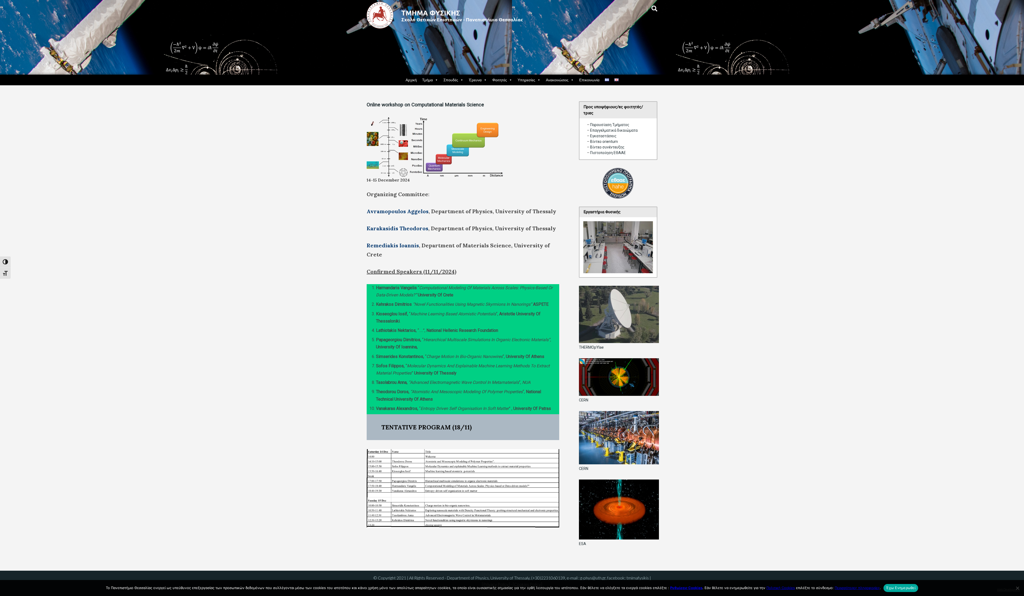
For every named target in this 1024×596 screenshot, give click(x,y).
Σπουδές (450, 80)
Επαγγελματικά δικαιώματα (614, 130)
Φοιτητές (499, 80)
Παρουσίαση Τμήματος (609, 125)
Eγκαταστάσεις (603, 136)
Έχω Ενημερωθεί (900, 588)
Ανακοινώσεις (557, 80)
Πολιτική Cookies (780, 588)
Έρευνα (475, 80)
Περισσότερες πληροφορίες (857, 588)
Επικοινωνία (589, 80)
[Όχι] (1017, 588)
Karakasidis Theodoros (397, 228)
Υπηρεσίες (526, 80)
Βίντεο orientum (604, 141)
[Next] (642, 247)
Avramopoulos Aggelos (398, 211)
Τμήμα (427, 80)
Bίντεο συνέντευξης (607, 147)
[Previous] (594, 247)
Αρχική (411, 80)
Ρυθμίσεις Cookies (686, 588)
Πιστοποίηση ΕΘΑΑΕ (607, 153)
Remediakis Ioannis (393, 245)
